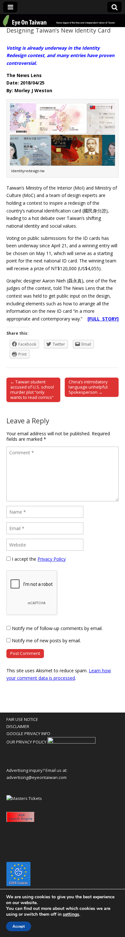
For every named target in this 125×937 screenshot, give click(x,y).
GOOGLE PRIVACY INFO (28, 733)
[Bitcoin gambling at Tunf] (71, 742)
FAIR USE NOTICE (22, 719)
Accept (19, 926)
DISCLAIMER (17, 726)
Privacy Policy (52, 559)
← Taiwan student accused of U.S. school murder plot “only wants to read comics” (32, 389)
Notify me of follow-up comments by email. (57, 628)
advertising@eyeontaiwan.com (36, 777)
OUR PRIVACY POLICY (26, 742)
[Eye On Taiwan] (62, 21)
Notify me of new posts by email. (46, 640)
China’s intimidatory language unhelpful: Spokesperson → (88, 387)
